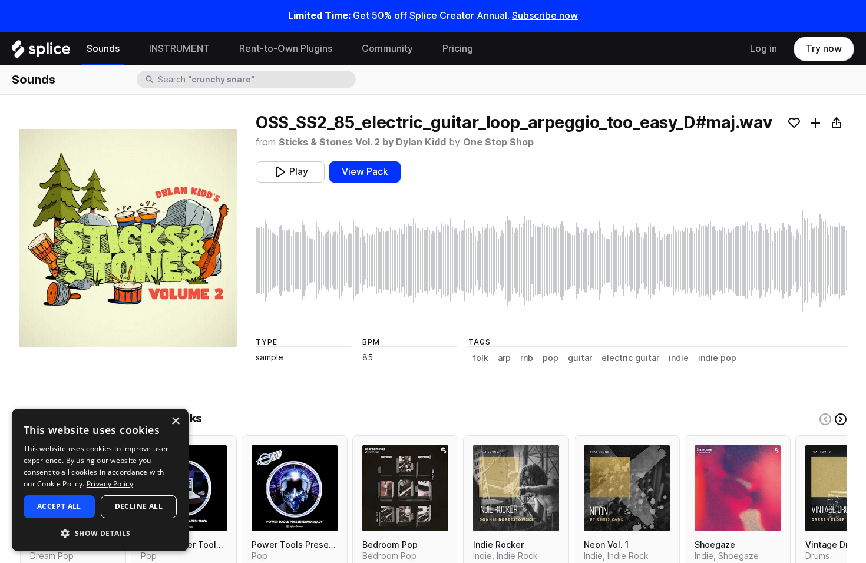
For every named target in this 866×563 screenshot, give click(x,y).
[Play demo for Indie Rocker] (516, 488)
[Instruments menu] (218, 49)
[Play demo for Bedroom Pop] (405, 488)
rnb (526, 358)
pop (550, 358)
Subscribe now (545, 15)
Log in (763, 48)
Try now (824, 48)
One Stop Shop (498, 142)
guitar (580, 358)
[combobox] (255, 79)
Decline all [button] (139, 506)
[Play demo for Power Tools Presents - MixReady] (294, 488)
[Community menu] (422, 49)
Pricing (457, 48)
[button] (100, 532)
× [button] (175, 421)
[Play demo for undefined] (128, 238)
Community (387, 48)
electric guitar (630, 358)
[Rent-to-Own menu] (341, 49)
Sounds (103, 48)
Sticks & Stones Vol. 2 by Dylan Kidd (362, 142)
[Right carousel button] (840, 419)
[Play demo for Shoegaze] (737, 488)
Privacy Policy (110, 484)
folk (480, 358)
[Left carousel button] (825, 419)
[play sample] (551, 260)
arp (504, 358)
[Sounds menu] (128, 49)
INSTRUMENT (179, 48)
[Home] (41, 52)
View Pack (365, 171)
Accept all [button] (59, 506)
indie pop (717, 358)
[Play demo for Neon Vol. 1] (627, 488)
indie (679, 358)
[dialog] (100, 480)
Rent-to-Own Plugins (285, 48)
